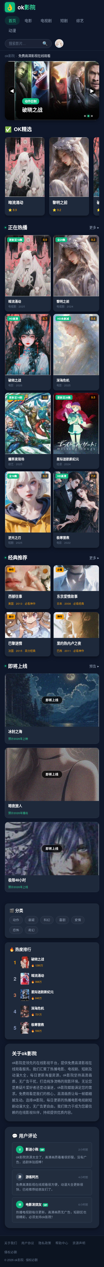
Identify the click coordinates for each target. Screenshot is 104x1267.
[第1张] (85, 116)
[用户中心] (59, 43)
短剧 (64, 20)
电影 (28, 20)
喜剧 (62, 920)
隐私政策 (44, 1243)
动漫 (12, 30)
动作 (16, 920)
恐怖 (16, 930)
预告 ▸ (94, 665)
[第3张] (92, 116)
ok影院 (10, 55)
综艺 (80, 20)
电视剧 (46, 20)
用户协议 (27, 1243)
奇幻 (31, 930)
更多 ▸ (94, 227)
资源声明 (79, 1243)
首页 (12, 20)
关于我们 (10, 1243)
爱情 (78, 920)
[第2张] (88, 116)
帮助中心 (61, 1243)
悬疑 (31, 920)
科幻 (47, 920)
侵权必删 (10, 1252)
